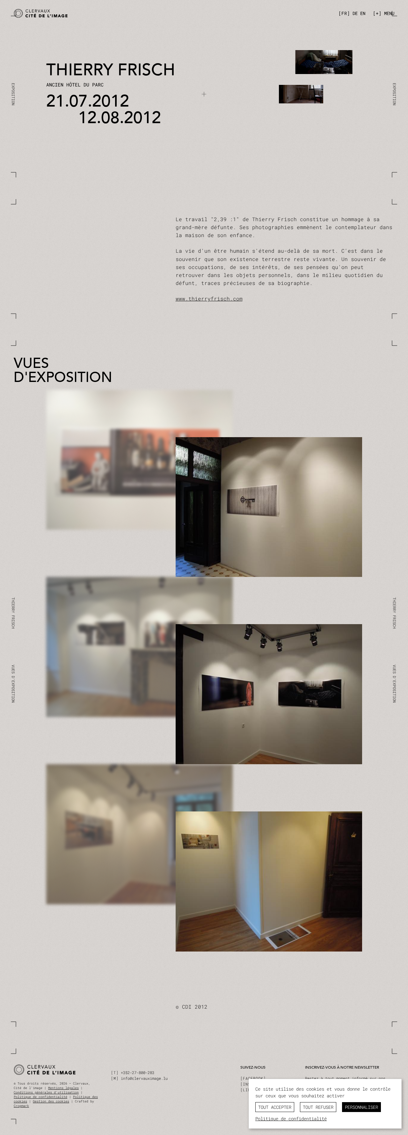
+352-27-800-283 (137, 1072)
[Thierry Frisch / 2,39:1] (107, 13)
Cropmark (21, 1106)
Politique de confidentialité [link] (291, 1119)
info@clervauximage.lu (144, 1078)
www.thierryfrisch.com (209, 298)
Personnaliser (361, 1107)
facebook (253, 1078)
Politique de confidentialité (40, 1097)
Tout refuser (318, 1107)
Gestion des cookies (51, 1101)
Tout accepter (274, 1107)
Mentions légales (63, 1088)
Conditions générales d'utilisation (46, 1092)
